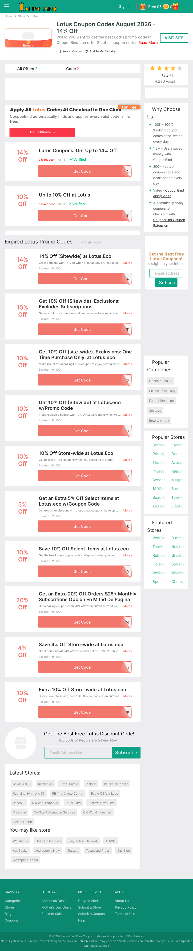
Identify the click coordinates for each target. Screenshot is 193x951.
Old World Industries (97, 812)
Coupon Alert (88, 901)
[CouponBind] (40, 6)
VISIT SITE (174, 37)
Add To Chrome (40, 132)
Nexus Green (22, 822)
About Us (122, 901)
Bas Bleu (123, 850)
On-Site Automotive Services (54, 812)
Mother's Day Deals (56, 907)
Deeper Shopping (48, 841)
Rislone (91, 784)
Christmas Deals (53, 901)
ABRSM (110, 841)
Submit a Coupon (91, 914)
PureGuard (73, 803)
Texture (73, 850)
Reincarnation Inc (116, 784)
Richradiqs (45, 784)
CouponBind (85, 941)
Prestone (19, 812)
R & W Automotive (45, 803)
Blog (8, 914)
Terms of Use (125, 914)
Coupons (11, 920)
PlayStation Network (83, 841)
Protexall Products (101, 803)
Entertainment (159, 420)
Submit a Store (89, 907)
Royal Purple (69, 784)
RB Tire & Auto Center (67, 793)
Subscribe (126, 752)
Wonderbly (20, 841)
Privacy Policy (126, 907)
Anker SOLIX (21, 784)
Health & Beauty (160, 381)
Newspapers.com (25, 860)
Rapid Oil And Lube (104, 793)
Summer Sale (51, 914)
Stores (10, 907)
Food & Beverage (161, 400)
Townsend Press (98, 850)
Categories (13, 901)
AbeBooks (20, 850)
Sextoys (155, 410)
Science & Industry (162, 391)
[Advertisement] (72, 89)
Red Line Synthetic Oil (28, 793)
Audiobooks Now (47, 850)
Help (81, 920)
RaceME (18, 803)
